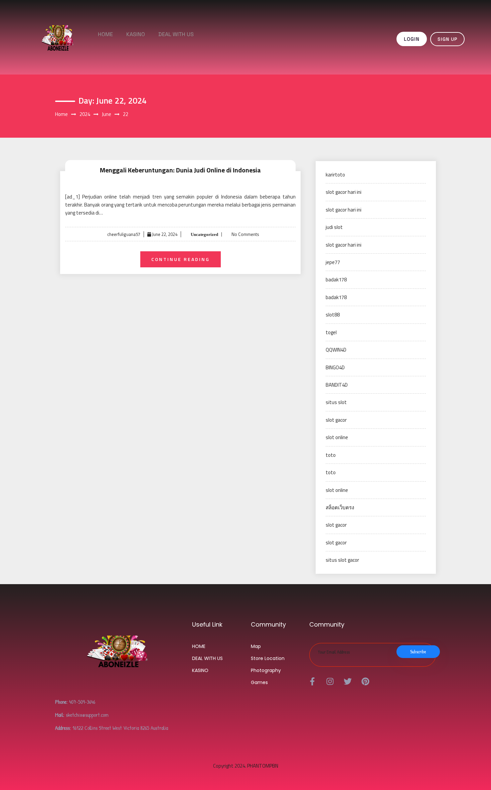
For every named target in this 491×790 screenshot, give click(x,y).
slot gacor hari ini (343, 192)
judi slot (334, 227)
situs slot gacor (342, 560)
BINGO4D (335, 367)
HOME (105, 34)
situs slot (336, 402)
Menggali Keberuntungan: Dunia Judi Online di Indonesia (180, 170)
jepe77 (333, 262)
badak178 (336, 279)
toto (331, 455)
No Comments (245, 234)
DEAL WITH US (176, 34)
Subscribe (418, 651)
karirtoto (335, 174)
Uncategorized (204, 234)
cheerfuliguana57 (123, 234)
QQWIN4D (336, 350)
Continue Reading (180, 259)
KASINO (135, 34)
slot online (337, 437)
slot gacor (336, 420)
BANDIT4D (337, 385)
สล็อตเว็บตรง (340, 507)
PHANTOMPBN (262, 766)
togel (331, 332)
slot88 (333, 314)
